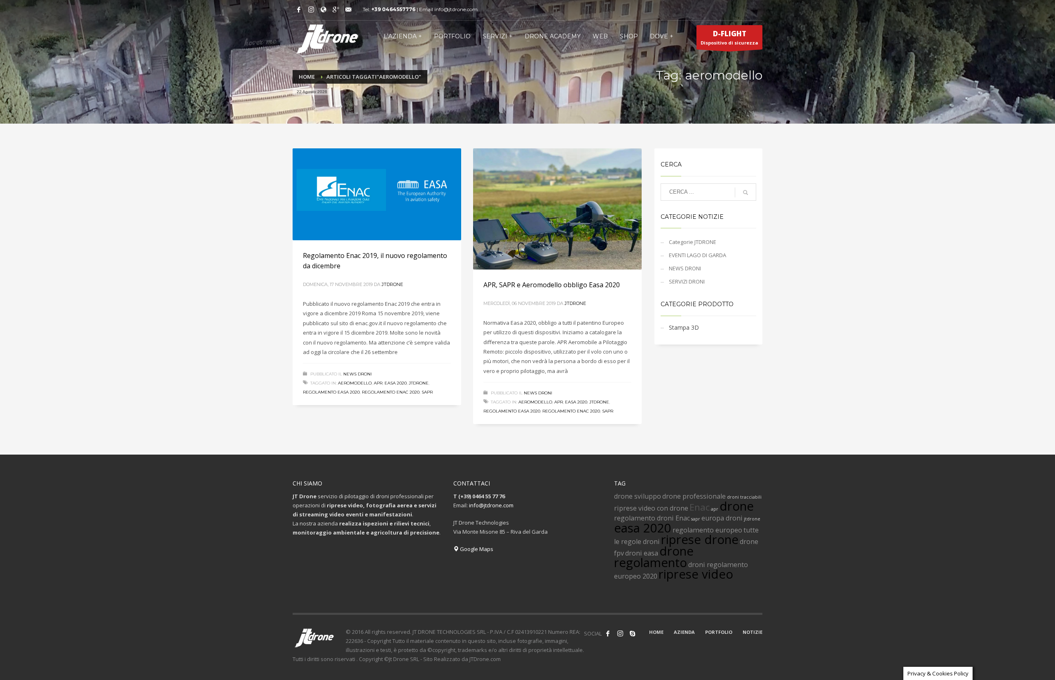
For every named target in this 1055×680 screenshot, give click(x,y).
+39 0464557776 (393, 9)
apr (378, 383)
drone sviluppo (637, 496)
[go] (745, 192)
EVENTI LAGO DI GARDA (697, 255)
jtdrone (419, 383)
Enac (699, 507)
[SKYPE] (632, 633)
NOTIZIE (752, 632)
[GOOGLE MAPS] (323, 9)
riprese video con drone (651, 508)
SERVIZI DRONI (687, 281)
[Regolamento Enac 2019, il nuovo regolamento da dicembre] (377, 194)
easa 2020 (395, 383)
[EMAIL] (348, 9)
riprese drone (699, 539)
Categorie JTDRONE (692, 242)
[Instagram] (311, 9)
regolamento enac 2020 (391, 392)
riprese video (696, 574)
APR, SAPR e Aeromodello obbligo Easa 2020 (551, 284)
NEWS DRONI (357, 374)
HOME (656, 632)
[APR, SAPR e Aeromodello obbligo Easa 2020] (557, 209)
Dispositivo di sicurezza (729, 37)
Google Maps (476, 549)
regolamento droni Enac (652, 518)
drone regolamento (654, 557)
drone (737, 506)
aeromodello (355, 383)
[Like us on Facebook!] (608, 633)
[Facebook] (299, 9)
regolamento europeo (707, 530)
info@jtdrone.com (491, 505)
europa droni (722, 518)
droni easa (641, 553)
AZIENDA (684, 632)
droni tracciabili (744, 497)
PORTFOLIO (718, 632)
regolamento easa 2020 (331, 392)
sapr (427, 392)
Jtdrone (392, 284)
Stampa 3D (684, 327)
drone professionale (694, 496)
